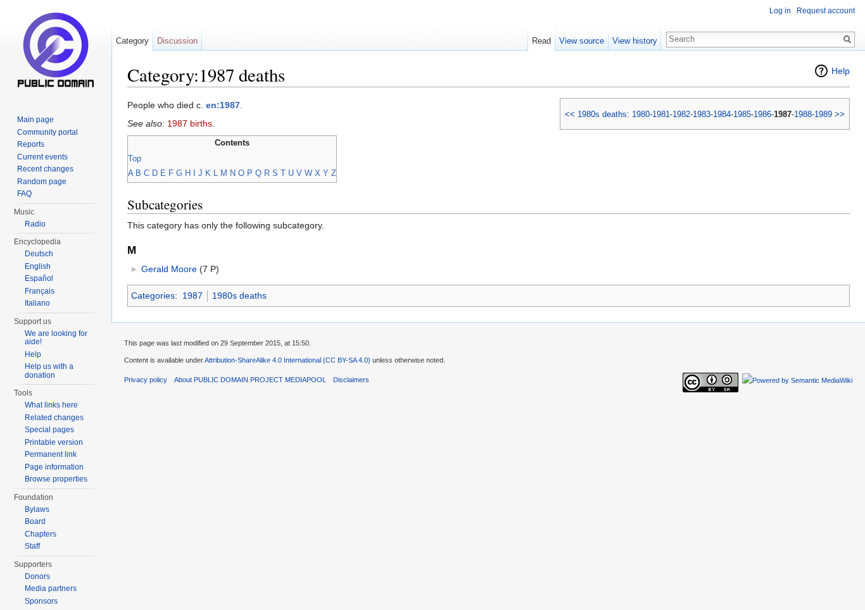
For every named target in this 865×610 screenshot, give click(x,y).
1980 (641, 114)
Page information (54, 467)
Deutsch (39, 253)
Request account (826, 10)
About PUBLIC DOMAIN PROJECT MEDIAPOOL (250, 379)
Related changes (54, 417)
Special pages (49, 429)
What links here (51, 405)
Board (35, 521)
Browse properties (56, 479)
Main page (35, 119)
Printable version (54, 442)
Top (134, 158)
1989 (823, 114)
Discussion (177, 41)
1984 (722, 114)
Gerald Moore (169, 269)
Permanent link (51, 454)
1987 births (189, 123)
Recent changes (45, 169)
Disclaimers (351, 379)
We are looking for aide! (56, 338)
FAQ (24, 193)
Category (132, 41)
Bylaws (37, 509)
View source (581, 41)
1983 (701, 114)
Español (39, 278)
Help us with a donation (49, 371)
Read (541, 41)
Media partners (51, 588)
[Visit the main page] (55, 50)
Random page (41, 181)
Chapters (40, 534)
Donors (37, 576)
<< (570, 114)
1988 (803, 114)
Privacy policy (145, 379)
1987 (192, 295)
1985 (742, 114)
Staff (32, 546)
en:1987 (223, 105)
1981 (661, 114)
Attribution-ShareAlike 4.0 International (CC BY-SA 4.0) (287, 360)
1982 (681, 114)
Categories (153, 295)
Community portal (47, 132)
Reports (30, 144)
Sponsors (41, 601)
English (38, 266)
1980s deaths (602, 114)
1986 (762, 114)
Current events (42, 156)
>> (840, 114)
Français (39, 291)
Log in (780, 10)
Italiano (37, 303)
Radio (35, 224)
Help (840, 71)
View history (634, 41)
